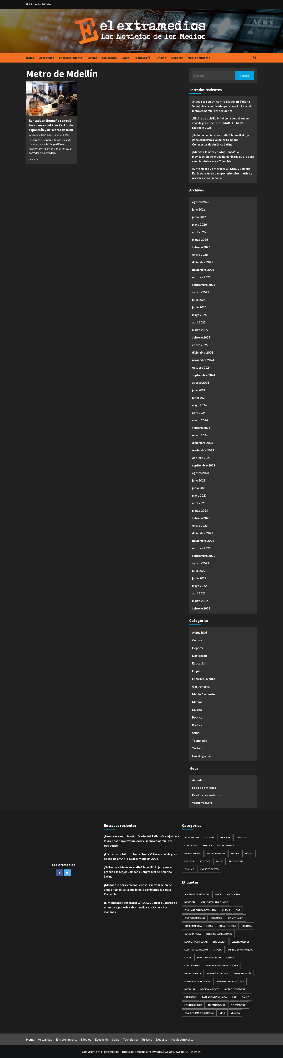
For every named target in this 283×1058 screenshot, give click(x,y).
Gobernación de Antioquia (221, 965)
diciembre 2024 (202, 352)
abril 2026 (199, 232)
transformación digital (199, 1013)
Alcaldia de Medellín (196, 894)
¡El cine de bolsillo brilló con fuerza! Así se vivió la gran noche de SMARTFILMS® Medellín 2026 (220, 123)
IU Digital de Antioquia (230, 981)
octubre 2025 (201, 277)
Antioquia (233, 894)
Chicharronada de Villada (200, 910)
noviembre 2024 (203, 360)
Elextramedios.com (196, 949)
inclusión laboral (218, 973)
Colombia (217, 918)
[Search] (254, 57)
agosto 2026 (200, 202)
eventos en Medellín (209, 957)
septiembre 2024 (203, 375)
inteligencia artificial (197, 981)
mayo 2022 (199, 585)
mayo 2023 (199, 495)
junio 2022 (199, 578)
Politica (197, 725)
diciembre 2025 (202, 262)
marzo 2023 (200, 510)
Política (197, 717)
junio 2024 (199, 397)
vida (222, 1013)
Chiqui (226, 910)
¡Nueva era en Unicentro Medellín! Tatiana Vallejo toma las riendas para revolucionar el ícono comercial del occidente (221, 106)
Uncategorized (202, 756)
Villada (235, 1013)
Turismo (161, 58)
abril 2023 (199, 503)
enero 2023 (200, 525)
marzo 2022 (200, 601)
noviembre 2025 (203, 269)
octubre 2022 (201, 548)
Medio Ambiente (199, 58)
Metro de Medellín (235, 989)
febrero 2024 (201, 427)
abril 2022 (199, 593)
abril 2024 (199, 412)
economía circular (196, 941)
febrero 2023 (201, 518)
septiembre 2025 (203, 284)
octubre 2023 (201, 458)
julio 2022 (198, 570)
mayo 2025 (199, 315)
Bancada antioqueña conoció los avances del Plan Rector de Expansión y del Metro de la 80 (51, 125)
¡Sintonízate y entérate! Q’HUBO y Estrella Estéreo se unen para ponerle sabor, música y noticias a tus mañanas (222, 173)
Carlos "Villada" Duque (42, 135)
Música (197, 709)
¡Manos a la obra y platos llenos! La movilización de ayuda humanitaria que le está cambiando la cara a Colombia (223, 156)
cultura (247, 926)
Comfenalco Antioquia (198, 926)
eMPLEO (218, 949)
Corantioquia (227, 926)
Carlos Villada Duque (214, 902)
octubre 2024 (201, 367)
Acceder (198, 780)
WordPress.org (202, 802)
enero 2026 (200, 254)
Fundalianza (192, 965)
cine (237, 910)
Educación (109, 58)
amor (218, 894)
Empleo (197, 671)
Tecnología (142, 58)
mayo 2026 (199, 224)
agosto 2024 (200, 382)
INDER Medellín (242, 973)
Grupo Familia (192, 973)
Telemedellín (238, 1005)
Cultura (197, 640)
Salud (125, 58)
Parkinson (190, 997)
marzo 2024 (200, 420)
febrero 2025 (201, 337)
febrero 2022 (201, 608)
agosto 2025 (200, 292)
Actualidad (46, 58)
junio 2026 (199, 217)
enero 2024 (200, 435)
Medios (92, 58)
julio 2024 (198, 390)
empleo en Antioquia (240, 949)
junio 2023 (199, 488)
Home (30, 58)
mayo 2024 (199, 405)
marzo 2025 (200, 330)
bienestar (190, 902)
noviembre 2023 (203, 450)
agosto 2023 (200, 473)
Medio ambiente (209, 989)
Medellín (189, 989)
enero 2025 (200, 345)
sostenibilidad (193, 1005)
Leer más (33, 159)
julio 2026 (198, 209)
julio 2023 (198, 480)
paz (234, 997)
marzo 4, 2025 (63, 135)
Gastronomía (201, 686)
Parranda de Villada (214, 997)
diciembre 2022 (202, 533)
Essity (187, 957)
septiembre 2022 (203, 555)
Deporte (177, 58)
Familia (230, 957)
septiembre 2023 (203, 465)
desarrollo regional (219, 934)
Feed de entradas (204, 787)
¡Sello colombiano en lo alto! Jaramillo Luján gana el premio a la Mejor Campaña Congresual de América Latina (221, 139)
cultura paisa (192, 934)
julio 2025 (198, 299)
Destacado (199, 655)
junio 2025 (199, 307)
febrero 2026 (201, 247)
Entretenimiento (71, 58)
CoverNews (173, 1051)
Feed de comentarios (206, 795)
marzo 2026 (200, 239)
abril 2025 (199, 322)
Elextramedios (241, 941)
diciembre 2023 (202, 442)
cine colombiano (194, 918)
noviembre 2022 (203, 540)
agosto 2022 (200, 563)
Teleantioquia (216, 1005)
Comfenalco (236, 918)
